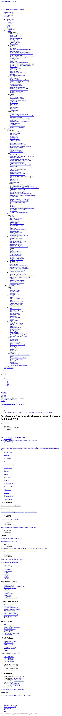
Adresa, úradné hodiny (16, 131)
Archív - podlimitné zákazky (17, 270)
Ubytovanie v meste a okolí (17, 311)
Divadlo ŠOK (13, 300)
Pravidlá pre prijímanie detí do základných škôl (22, 65)
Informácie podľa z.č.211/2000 (18, 274)
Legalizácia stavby (15, 180)
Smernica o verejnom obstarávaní (18, 267)
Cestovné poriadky (15, 317)
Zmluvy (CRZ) (14, 278)
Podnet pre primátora (15, 36)
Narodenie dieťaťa (15, 154)
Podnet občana (14, 35)
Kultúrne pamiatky (15, 342)
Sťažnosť (12, 206)
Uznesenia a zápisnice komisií (18, 241)
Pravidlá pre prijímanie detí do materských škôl (22, 64)
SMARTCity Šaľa (15, 42)
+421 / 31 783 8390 (15, 685)
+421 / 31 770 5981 (9, 657)
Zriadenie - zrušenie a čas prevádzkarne (20, 185)
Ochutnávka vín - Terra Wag (13, 404)
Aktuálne (9, 21)
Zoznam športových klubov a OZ (18, 333)
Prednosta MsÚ (14, 136)
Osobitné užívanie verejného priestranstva (21, 193)
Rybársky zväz (14, 330)
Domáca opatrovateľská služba (18, 87)
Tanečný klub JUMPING (16, 303)
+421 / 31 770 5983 (9, 659)
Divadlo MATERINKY (16, 299)
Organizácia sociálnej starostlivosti (19, 90)
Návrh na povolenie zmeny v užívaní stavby (21, 176)
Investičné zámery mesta (16, 225)
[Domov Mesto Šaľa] (12, 398)
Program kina (13, 288)
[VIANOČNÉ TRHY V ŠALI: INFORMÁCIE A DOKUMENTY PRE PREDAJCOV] (24, 548)
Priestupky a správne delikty (17, 202)
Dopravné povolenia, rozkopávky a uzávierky (22, 116)
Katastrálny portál (14, 356)
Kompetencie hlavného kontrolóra (19, 235)
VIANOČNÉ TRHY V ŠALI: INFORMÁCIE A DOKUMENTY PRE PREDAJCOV (19, 552)
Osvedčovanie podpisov (10, 588)
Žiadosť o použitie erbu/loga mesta (19, 212)
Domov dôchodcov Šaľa (16, 91)
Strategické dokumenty (16, 232)
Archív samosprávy (15, 284)
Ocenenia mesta (14, 346)
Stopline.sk (13, 360)
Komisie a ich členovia (16, 244)
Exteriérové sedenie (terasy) (17, 190)
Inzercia (12, 319)
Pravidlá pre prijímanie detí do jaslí (19, 62)
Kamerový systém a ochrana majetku (19, 121)
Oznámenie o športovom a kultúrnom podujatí (22, 186)
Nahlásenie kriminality (16, 38)
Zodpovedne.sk (14, 363)
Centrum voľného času (16, 72)
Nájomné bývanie (14, 78)
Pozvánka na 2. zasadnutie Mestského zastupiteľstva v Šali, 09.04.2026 (35, 412)
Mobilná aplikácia (8, 12)
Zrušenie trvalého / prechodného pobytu (20, 146)
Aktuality (11, 19)
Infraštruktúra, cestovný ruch (17, 345)
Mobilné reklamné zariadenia (17, 192)
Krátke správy (20, 448)
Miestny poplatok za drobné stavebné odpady (21, 54)
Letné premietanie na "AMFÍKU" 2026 (9, 541)
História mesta (14, 340)
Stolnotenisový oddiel (15, 329)
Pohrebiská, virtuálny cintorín (17, 126)
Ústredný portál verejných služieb (18, 365)
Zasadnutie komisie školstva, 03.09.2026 (10, 519)
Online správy (10, 29)
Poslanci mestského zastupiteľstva (12, 627)
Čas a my (9, 28)
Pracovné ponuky (14, 313)
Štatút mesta (13, 228)
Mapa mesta (13, 120)
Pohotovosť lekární (15, 314)
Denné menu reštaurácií (16, 310)
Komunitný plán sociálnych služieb (19, 88)
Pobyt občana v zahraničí (16, 147)
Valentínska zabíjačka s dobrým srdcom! (10, 562)
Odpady (12, 95)
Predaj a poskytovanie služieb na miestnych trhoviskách (24, 188)
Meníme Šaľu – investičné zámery (40, 448)
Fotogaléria (13, 293)
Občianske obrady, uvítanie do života (19, 159)
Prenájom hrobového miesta (17, 127)
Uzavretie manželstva (15, 157)
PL (8, 385)
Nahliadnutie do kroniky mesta (18, 209)
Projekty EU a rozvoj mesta (17, 224)
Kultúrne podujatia (15, 290)
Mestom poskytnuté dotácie (17, 281)
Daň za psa (13, 48)
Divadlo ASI (13, 297)
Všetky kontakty (8, 686)
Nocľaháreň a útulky (15, 82)
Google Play (7, 695)
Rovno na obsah (5, 1)
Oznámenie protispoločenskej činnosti (20, 277)
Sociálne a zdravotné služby (11, 598)
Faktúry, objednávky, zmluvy (17, 280)
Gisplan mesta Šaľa (9, 644)
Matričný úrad (7, 595)
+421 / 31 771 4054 (16, 679)
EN (8, 381)
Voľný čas (12, 286)
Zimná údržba (13, 124)
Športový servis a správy (16, 323)
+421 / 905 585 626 (19, 676)
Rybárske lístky (14, 211)
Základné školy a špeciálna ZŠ (18, 68)
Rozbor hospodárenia (15, 252)
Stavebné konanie (14, 170)
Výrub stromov (14, 103)
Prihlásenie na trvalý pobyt (17, 143)
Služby (9, 129)
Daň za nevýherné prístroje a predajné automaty (22, 57)
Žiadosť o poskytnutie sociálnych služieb (20, 81)
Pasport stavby (14, 179)
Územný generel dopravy (16, 117)
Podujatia (9, 23)
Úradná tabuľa (11, 22)
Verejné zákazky (14, 262)
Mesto (8, 214)
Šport (8, 26)
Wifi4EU (6, 650)
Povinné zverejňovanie (10, 604)
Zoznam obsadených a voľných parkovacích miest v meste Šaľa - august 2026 (18, 527)
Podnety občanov (8, 15)
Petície (12, 205)
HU (8, 382)
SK (8, 379)
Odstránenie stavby (15, 182)
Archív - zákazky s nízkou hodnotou (19, 268)
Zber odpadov (7, 589)
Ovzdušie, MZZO (15, 104)
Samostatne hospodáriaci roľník (18, 189)
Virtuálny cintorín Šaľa (10, 645)
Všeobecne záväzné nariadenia (18, 229)
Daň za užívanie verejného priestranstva (20, 49)
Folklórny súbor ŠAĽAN (16, 301)
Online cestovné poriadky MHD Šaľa (20, 355)
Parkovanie (13, 113)
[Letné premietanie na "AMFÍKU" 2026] (11, 538)
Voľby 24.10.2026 (8, 368)
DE (8, 384)
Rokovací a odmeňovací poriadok (19, 247)
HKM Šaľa (13, 326)
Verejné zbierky (14, 196)
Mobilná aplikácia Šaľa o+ (10, 641)
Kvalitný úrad (13, 134)
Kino (8, 25)
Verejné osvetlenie (15, 123)
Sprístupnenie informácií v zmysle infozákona (22, 208)
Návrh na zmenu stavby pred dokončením (21, 178)
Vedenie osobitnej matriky (17, 163)
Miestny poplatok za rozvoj (17, 55)
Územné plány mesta (15, 234)
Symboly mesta (14, 339)
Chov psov (13, 108)
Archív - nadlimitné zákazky (17, 271)
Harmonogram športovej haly (17, 335)
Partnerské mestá (14, 222)
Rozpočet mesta (14, 250)
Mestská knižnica (14, 291)
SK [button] (5, 378)
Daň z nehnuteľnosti (15, 46)
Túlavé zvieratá (14, 110)
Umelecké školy (14, 71)
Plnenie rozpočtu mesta (16, 251)
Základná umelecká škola (16, 306)
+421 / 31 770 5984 (9, 661)
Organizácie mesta (15, 221)
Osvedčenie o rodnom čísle (17, 162)
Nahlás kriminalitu (8, 13)
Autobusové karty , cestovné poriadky (20, 118)
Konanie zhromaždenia (16, 203)
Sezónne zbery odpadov (16, 97)
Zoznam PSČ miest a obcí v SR (18, 358)
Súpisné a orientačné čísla (16, 152)
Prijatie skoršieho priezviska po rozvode (20, 160)
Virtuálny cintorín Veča (10, 647)
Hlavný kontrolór (14, 219)
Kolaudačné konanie (15, 172)
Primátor (12, 216)
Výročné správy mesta (16, 254)
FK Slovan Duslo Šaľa (16, 327)
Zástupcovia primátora (16, 218)
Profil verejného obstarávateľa (18, 265)
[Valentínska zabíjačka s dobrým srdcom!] (11, 559)
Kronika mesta (14, 349)
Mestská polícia (14, 39)
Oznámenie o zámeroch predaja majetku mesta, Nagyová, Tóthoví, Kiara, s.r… (19, 512)
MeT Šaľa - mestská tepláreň (17, 93)
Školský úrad (13, 61)
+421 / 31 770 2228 (19, 681)
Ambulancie (13, 316)
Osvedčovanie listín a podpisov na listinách (21, 199)
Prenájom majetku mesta (16, 257)
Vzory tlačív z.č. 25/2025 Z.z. (18, 169)
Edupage (12, 74)
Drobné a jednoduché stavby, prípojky (20, 173)
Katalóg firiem (14, 320)
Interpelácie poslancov (16, 245)
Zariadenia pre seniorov (16, 85)
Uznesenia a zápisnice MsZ (17, 239)
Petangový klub (14, 332)
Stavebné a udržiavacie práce (17, 175)
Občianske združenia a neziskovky (19, 336)
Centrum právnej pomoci (16, 359)
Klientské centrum (15, 33)
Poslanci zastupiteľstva (16, 242)
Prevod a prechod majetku (17, 258)
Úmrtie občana (14, 166)
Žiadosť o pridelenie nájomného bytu (19, 80)
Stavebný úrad (7, 596)
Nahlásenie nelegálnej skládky (18, 100)
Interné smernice (14, 231)
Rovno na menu (13, 1)
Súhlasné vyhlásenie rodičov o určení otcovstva (22, 156)
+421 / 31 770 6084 (15, 684)
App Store (23, 695)
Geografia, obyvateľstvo (16, 343)
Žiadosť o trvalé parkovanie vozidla (19, 114)
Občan (9, 31)
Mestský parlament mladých (17, 75)
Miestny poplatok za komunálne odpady (20, 52)
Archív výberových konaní (17, 283)
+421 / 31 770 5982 (9, 658)
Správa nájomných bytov (16, 260)
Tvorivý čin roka (14, 347)
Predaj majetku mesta (15, 255)
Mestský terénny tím (15, 84)
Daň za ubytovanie (15, 51)
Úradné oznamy (8, 634)
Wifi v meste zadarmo (15, 309)
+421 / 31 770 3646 (15, 682)
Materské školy (14, 67)
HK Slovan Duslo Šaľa (16, 324)
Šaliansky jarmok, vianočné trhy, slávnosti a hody (23, 195)
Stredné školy (13, 69)
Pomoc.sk (12, 362)
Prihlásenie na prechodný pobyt (18, 144)
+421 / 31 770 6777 (18, 678)
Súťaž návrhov (14, 264)
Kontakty (6, 16)
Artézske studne (14, 107)
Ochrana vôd (13, 106)
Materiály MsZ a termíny (16, 238)
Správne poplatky (14, 58)
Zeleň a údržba (14, 101)
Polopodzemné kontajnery (17, 98)
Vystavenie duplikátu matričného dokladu (20, 165)
